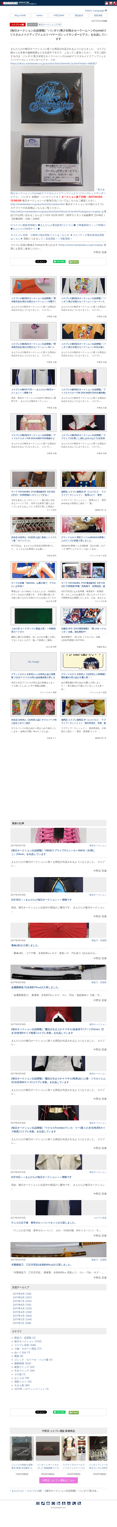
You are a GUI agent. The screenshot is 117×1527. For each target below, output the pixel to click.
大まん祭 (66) (22, 1385)
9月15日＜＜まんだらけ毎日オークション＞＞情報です (41, 1177)
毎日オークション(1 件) (50, 24)
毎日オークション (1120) (28, 1341)
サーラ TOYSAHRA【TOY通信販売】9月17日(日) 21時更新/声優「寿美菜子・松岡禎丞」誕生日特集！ (83, 586)
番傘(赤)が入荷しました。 (25, 945)
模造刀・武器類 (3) (24, 1337)
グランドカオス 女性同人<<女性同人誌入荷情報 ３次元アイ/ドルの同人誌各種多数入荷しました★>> (33, 677)
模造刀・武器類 (99, 940)
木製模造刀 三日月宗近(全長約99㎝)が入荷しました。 (42, 1264)
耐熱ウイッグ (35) (24, 1366)
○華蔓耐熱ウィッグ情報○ (91, 225)
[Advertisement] (58, 783)
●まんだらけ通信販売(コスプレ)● (57, 225)
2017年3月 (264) (22, 1315)
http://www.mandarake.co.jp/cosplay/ (81, 244)
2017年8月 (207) (22, 1297)
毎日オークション (97, 845)
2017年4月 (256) (22, 1312)
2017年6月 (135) (22, 1304)
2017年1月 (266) (22, 1323)
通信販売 (79, 15)
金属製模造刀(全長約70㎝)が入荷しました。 (35, 987)
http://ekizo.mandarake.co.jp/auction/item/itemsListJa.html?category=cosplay (56, 211)
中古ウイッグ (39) (24, 1370)
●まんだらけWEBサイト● (25, 228)
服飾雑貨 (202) (22, 1363)
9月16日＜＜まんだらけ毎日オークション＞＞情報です (41, 899)
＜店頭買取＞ (50, 238)
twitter (39, 15)
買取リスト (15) (23, 1381)
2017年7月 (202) (22, 1301)
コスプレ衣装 (100, 1217)
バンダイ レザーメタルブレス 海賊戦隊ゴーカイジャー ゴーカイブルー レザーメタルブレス (48, 1466)
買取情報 (98, 15)
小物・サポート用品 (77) (28, 1348)
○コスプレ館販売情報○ (24, 225)
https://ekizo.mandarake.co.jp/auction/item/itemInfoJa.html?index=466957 (54, 63)
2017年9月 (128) (22, 1293)
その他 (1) (19, 1374)
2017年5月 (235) (22, 1308)
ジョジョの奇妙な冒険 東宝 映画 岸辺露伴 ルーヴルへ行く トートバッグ (22, 1466)
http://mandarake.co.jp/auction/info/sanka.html (38, 204)
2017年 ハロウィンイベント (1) (31, 1388)
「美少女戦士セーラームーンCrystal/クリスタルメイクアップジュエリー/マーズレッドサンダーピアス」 (58, 193)
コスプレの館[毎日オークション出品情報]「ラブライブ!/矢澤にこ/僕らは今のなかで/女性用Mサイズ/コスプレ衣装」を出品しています (83, 438)
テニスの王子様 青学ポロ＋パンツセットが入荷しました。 (44, 1222)
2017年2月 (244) (22, 1319)
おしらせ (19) (21, 1377)
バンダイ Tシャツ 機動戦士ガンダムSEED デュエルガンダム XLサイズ (100, 1466)
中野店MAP (58, 15)
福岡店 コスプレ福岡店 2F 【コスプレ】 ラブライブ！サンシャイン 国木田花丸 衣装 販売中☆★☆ (83, 722)
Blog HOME (20, 15)
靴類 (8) (18, 1356)
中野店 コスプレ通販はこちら (58, 1480)
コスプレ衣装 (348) (25, 1345)
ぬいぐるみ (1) (22, 1352)
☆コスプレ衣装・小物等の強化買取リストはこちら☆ (40, 234)
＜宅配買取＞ (65, 238)
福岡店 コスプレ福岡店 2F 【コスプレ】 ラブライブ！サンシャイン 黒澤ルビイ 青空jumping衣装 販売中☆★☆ (83, 494)
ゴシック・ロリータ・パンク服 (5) (33, 1359)
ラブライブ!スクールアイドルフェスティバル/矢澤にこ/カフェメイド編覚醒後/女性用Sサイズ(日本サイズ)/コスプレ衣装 (74, 1466)
